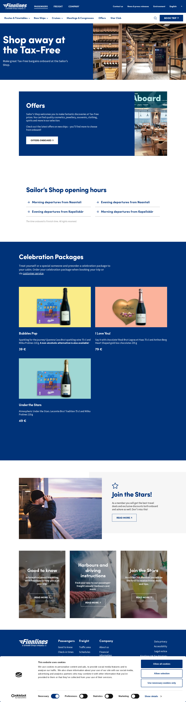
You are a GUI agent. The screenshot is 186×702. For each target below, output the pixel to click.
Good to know (65, 647)
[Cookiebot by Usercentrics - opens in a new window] (19, 696)
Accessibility (160, 646)
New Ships (40, 18)
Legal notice (160, 651)
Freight (58, 6)
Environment (159, 6)
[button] (155, 18)
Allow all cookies (161, 664)
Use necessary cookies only (162, 683)
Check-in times (66, 652)
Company (73, 6)
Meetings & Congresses (80, 18)
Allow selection (162, 673)
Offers (102, 18)
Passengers (41, 6)
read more (143, 597)
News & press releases (138, 6)
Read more (123, 517)
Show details (151, 696)
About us (104, 647)
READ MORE (41, 597)
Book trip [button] (170, 18)
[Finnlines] (15, 6)
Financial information (105, 653)
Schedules (84, 652)
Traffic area (85, 647)
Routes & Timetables (16, 18)
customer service (33, 273)
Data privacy (160, 641)
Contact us (118, 6)
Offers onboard (41, 140)
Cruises (56, 18)
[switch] (83, 696)
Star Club (116, 18)
